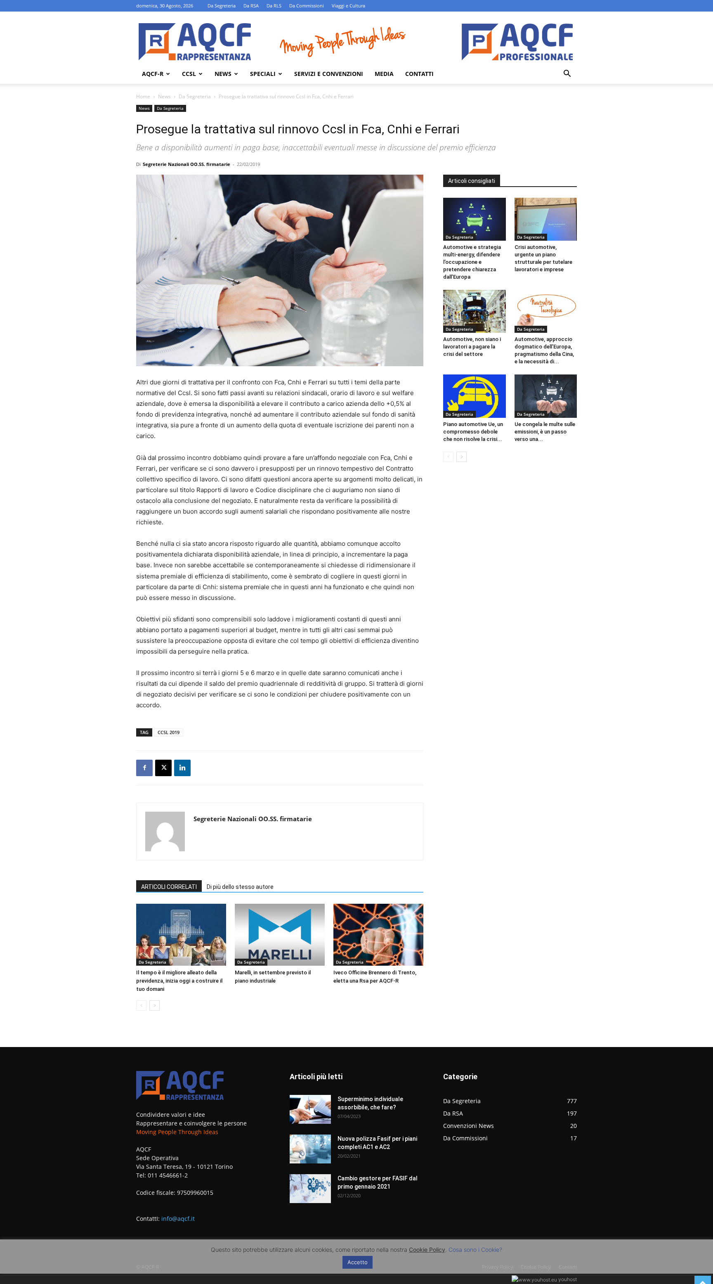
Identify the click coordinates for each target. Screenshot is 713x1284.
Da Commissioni (306, 5)
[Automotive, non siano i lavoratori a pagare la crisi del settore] (474, 311)
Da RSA (251, 5)
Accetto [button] (357, 1262)
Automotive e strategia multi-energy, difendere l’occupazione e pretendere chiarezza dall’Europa (472, 262)
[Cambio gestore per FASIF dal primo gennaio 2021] (310, 1188)
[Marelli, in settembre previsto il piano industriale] (280, 935)
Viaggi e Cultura (348, 5)
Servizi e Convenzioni (328, 74)
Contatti (419, 74)
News (223, 74)
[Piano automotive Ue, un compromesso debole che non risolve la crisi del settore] (474, 395)
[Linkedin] (182, 768)
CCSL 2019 (168, 732)
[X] (163, 768)
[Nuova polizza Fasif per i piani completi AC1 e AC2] (310, 1149)
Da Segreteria (222, 5)
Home (143, 96)
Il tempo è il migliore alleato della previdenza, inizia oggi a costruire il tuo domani (179, 980)
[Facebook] (144, 768)
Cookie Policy (427, 1249)
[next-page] (154, 1005)
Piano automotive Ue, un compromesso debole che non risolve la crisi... (473, 431)
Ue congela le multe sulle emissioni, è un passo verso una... (545, 431)
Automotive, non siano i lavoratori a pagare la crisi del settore (472, 346)
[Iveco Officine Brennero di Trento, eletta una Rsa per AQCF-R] (378, 935)
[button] (567, 74)
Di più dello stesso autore (240, 887)
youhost (567, 1279)
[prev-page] (141, 1005)
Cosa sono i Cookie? (475, 1249)
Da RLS (274, 5)
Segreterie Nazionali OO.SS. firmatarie (186, 164)
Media (384, 74)
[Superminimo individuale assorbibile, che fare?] (310, 1109)
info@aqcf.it (178, 1218)
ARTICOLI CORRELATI (169, 887)
